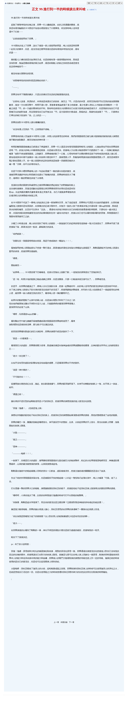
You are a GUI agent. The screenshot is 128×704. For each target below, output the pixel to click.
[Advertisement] (98, 53)
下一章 (71, 622)
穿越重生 (18, 3)
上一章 (56, 622)
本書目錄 (64, 622)
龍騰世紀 (10, 3)
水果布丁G (93, 10)
